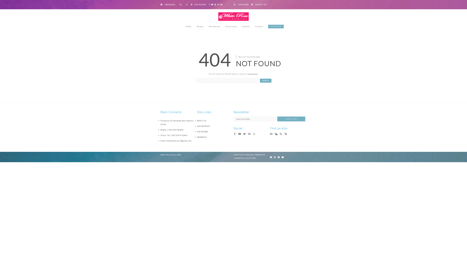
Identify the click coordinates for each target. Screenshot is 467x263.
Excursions (231, 26)
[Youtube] (239, 134)
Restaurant (214, 26)
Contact (259, 26)
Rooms (200, 26)
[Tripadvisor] (249, 134)
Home (189, 26)
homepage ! (253, 74)
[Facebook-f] (235, 134)
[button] (276, 26)
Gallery (246, 26)
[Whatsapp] (254, 134)
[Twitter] (244, 134)
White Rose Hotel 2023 (171, 155)
